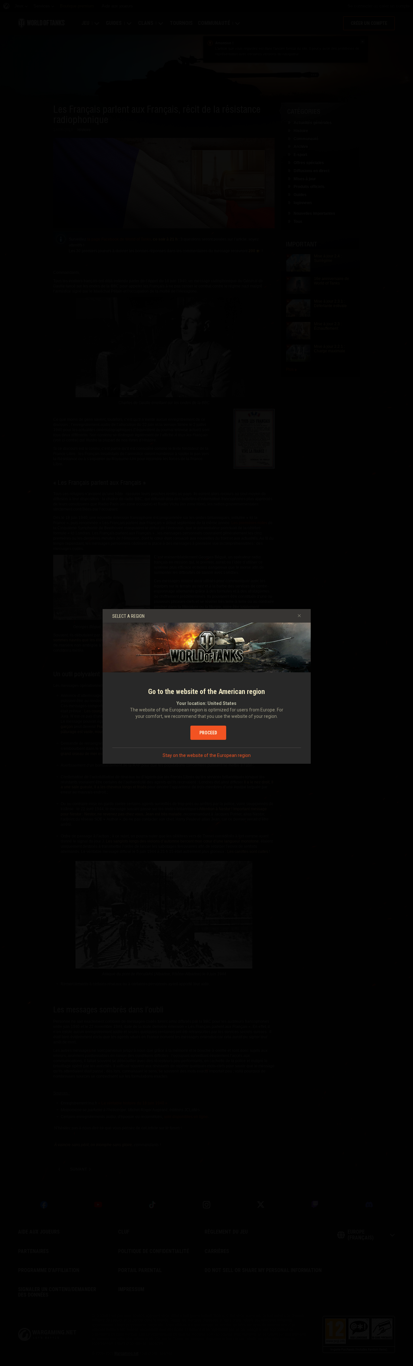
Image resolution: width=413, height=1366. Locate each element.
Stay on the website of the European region (207, 755)
